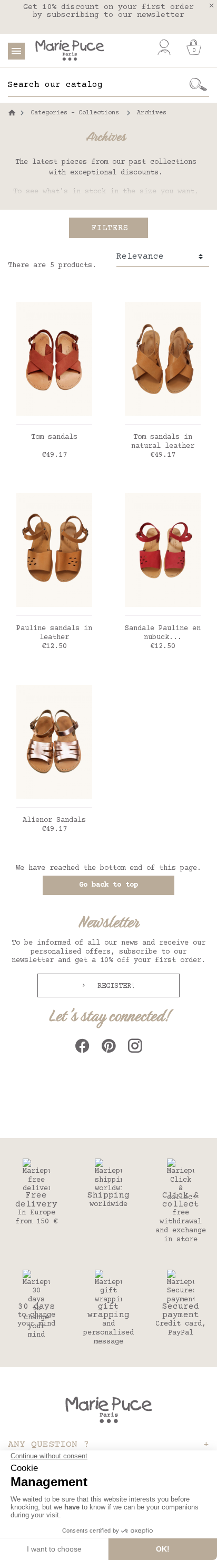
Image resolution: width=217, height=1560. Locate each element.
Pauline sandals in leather (54, 633)
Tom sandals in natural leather (162, 441)
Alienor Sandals (54, 820)
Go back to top (108, 885)
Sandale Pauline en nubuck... (163, 633)
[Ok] (198, 85)
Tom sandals (54, 437)
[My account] (164, 47)
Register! (114, 986)
